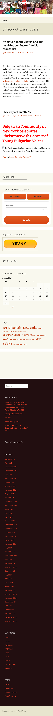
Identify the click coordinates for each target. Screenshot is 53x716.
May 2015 (8, 575)
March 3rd (25, 339)
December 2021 (11, 486)
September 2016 (11, 555)
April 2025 (8, 463)
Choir (25, 116)
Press (22, 53)
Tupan (37, 338)
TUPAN (7, 660)
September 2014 (11, 602)
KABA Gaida (9, 649)
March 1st (19, 339)
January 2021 (10, 498)
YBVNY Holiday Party (12, 421)
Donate (26, 219)
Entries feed (9, 688)
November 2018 (11, 544)
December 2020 (11, 501)
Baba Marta (39, 328)
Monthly (38, 196)
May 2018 (8, 548)
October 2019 (10, 532)
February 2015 (10, 586)
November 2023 (11, 471)
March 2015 (9, 582)
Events (7, 641)
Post (4, 157)
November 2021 (11, 490)
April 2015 (8, 579)
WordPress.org (10, 696)
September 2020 (11, 505)
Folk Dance (9, 645)
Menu (4, 20)
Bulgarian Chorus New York (18, 331)
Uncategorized (10, 664)
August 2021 (9, 494)
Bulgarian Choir (6, 331)
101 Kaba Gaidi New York (19, 328)
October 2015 (10, 571)
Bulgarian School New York (17, 334)
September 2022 (11, 478)
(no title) (8, 418)
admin (30, 53)
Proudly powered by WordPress (14, 711)
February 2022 (10, 482)
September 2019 (11, 536)
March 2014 (9, 606)
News (7, 653)
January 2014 (10, 613)
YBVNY (7, 343)
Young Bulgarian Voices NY (20, 157)
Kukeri (14, 339)
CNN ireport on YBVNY (16, 112)
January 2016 (10, 563)
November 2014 (11, 598)
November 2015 (11, 567)
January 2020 (10, 521)
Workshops (9, 668)
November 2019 (11, 528)
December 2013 (11, 617)
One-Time (14, 196)
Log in (7, 684)
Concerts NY (35, 335)
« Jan (12, 307)
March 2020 (9, 517)
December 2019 (11, 525)
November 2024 (11, 467)
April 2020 (8, 513)
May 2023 (8, 474)
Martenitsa (31, 339)
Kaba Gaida (7, 338)
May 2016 (8, 559)
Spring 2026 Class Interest (14, 414)
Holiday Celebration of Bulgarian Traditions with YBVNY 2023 (16, 428)
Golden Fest (42, 335)
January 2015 (10, 590)
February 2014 (10, 609)
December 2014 (11, 594)
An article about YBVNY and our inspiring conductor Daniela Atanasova (22, 45)
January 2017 (10, 552)
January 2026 (10, 459)
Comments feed (11, 692)
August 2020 (9, 509)
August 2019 (9, 540)
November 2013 (11, 621)
